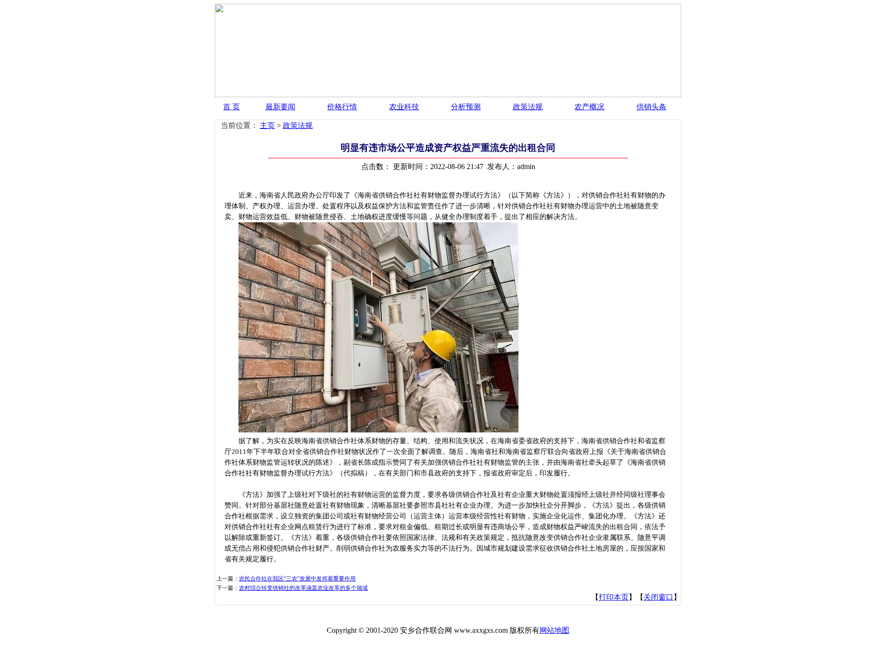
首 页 (231, 107)
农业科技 (404, 107)
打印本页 (614, 597)
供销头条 (651, 107)
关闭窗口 (658, 597)
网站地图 (554, 630)
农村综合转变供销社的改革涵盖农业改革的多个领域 (303, 588)
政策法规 (528, 107)
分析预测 (466, 107)
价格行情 (342, 107)
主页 (267, 125)
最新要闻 (280, 107)
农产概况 (589, 107)
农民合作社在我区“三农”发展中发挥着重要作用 (297, 578)
